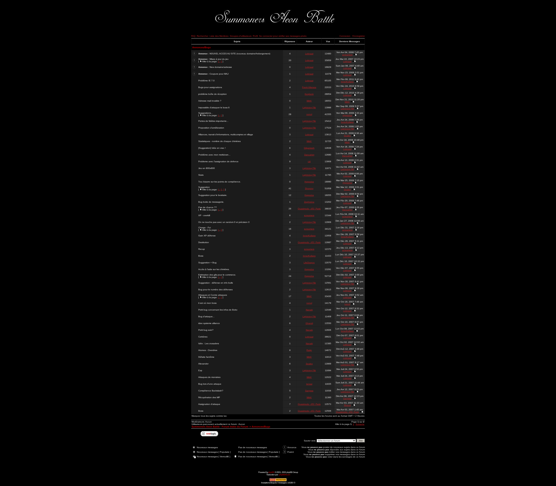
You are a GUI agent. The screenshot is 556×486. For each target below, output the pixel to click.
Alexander (203, 363)
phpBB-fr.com (284, 474)
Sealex (347, 135)
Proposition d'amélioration (211, 128)
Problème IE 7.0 (206, 80)
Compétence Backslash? (210, 390)
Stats (201, 175)
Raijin (309, 350)
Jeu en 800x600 (206, 168)
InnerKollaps (347, 81)
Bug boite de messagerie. (211, 202)
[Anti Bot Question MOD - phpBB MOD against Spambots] (278, 480)
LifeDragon (309, 262)
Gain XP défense (207, 235)
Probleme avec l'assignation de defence (218, 161)
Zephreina (309, 202)
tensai (309, 384)
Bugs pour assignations (210, 87)
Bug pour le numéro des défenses (215, 289)
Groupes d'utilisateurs (241, 36)
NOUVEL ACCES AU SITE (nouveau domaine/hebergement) (240, 53)
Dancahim (309, 155)
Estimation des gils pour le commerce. (217, 275)
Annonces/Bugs (201, 47)
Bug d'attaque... (206, 316)
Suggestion (204, 187)
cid (309, 161)
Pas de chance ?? (207, 207)
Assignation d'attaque (209, 404)
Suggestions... (205, 113)
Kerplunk (309, 94)
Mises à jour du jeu (219, 59)
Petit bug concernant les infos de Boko (217, 310)
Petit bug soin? (205, 330)
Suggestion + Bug (207, 262)
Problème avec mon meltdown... (214, 155)
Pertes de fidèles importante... (213, 121)
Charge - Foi (204, 227)
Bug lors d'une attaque (209, 384)
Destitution (203, 242)
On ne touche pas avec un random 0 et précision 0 (224, 222)
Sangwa (309, 390)
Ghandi (309, 323)
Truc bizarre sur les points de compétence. (219, 181)
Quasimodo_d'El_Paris (309, 208)
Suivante (360, 424)
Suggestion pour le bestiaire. (212, 195)
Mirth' (309, 101)
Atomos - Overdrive (207, 350)
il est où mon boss (207, 303)
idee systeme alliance (209, 323)
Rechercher (202, 36)
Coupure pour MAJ (219, 74)
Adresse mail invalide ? (209, 101)
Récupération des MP (209, 397)
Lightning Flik (309, 107)
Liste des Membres (219, 36)
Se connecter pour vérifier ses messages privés (282, 36)
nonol (309, 114)
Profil (255, 36)
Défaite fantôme (206, 357)
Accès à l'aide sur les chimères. (214, 269)
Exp (200, 370)
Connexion (344, 36)
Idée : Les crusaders (208, 343)
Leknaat (309, 53)
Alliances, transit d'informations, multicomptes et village (225, 134)
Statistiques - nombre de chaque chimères (219, 141)
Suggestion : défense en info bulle (215, 283)
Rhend (347, 405)
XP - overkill (204, 215)
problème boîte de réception (212, 94)
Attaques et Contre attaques (212, 295)
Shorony (309, 188)
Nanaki (309, 310)
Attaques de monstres (209, 377)
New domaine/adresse (221, 67)
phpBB (271, 472)
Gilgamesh (309, 148)
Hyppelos (347, 115)
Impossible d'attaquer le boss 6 (214, 107)
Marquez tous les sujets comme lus (209, 416)
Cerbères (202, 337)
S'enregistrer (358, 36)
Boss (200, 256)
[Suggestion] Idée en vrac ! (212, 148)
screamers (347, 54)
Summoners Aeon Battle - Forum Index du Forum (220, 426)
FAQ (193, 36)
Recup (201, 249)
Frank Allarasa (309, 87)
